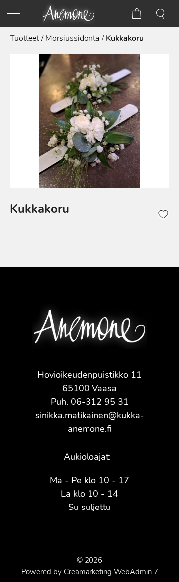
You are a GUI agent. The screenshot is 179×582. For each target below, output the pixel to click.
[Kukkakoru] (89, 121)
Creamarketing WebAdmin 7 (111, 572)
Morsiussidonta (72, 38)
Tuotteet (24, 38)
